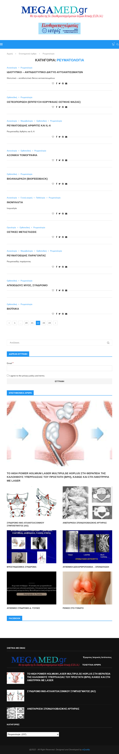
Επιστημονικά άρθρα (27, 54)
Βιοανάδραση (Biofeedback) (27, 178)
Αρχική (10, 54)
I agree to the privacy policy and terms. (27, 376)
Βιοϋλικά (13, 308)
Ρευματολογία (26, 68)
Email (10, 363)
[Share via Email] (66, 83)
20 (26, 323)
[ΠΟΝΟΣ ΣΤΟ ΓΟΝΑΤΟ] (87, 588)
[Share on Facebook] (56, 83)
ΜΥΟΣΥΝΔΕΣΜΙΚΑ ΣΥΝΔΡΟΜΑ (21, 567)
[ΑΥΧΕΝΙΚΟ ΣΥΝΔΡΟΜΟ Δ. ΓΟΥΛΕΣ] (31, 588)
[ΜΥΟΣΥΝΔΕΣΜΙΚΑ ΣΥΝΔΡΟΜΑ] (31, 546)
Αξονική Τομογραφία (22, 155)
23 (44, 323)
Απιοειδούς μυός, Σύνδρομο (27, 285)
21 (32, 323)
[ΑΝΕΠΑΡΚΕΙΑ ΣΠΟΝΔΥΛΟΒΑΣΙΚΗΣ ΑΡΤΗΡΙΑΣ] (87, 502)
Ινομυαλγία (15, 202)
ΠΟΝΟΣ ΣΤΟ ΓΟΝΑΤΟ (73, 608)
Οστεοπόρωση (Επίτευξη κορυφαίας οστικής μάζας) (44, 102)
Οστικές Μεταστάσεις (22, 232)
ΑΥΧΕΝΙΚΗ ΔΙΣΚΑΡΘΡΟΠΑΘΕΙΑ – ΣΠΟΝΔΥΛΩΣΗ (86, 567)
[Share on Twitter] (60, 83)
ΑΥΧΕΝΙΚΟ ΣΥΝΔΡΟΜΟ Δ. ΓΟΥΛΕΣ (23, 608)
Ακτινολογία (12, 151)
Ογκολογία (11, 227)
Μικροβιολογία (27, 121)
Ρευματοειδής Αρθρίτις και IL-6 (29, 125)
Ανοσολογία (12, 68)
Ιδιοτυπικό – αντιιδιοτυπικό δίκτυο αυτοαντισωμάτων (45, 72)
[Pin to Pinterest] (63, 83)
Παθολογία (40, 198)
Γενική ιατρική (26, 198)
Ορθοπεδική (12, 97)
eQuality (86, 749)
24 (49, 323)
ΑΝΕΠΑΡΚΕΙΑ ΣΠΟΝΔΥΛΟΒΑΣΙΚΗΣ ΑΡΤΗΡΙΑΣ (85, 523)
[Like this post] (53, 83)
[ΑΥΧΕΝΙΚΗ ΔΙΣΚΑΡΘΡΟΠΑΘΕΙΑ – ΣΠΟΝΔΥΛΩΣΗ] (87, 546)
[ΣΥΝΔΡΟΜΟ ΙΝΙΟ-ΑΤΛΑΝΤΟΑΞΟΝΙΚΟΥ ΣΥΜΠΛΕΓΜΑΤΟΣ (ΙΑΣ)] (31, 502)
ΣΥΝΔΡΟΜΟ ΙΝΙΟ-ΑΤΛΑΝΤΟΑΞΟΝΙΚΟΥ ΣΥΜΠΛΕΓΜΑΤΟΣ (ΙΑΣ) (25, 524)
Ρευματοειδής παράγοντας (26, 255)
